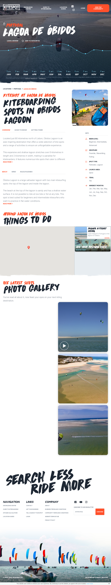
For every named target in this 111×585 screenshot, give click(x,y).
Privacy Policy (50, 520)
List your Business (32, 509)
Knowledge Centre (28, 8)
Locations (7, 89)
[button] (28, 247)
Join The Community (98, 8)
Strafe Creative (101, 577)
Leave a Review (12, 41)
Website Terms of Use (52, 516)
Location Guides (63, 8)
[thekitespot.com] (11, 7)
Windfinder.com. (42, 78)
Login (83, 8)
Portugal (17, 89)
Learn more (90, 583)
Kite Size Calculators (10, 513)
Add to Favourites (32, 41)
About (47, 505)
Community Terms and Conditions (56, 513)
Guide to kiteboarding (46, 8)
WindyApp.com (34, 78)
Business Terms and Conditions (55, 509)
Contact (29, 505)
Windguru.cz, (28, 78)
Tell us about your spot (34, 513)
